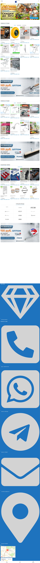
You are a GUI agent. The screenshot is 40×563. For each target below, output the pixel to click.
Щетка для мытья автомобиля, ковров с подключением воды (5, 181)
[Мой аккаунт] (38, 1)
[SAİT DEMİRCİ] (20, 219)
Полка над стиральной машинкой (4, 196)
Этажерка (31, 195)
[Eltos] (20, 208)
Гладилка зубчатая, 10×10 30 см (24, 39)
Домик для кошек (12, 195)
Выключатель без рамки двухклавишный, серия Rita (4, 135)
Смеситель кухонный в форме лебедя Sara (34, 135)
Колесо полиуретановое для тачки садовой (14, 40)
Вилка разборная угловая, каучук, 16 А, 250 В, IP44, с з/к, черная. (5, 40)
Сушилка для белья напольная (14, 54)
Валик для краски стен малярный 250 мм (13, 181)
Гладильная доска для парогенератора (13, 114)
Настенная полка (22, 195)
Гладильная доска (22, 131)
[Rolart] (33, 211)
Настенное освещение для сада (24, 54)
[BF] (7, 215)
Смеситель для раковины (14, 131)
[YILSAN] (7, 219)
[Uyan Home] (20, 215)
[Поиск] (16, 2)
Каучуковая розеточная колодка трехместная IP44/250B (24, 181)
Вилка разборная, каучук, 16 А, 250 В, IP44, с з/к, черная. (34, 181)
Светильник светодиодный (34, 36)
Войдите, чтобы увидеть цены (5, 43)
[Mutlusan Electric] (7, 211)
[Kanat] (33, 215)
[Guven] (20, 211)
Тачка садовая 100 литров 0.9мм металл (24, 117)
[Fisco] (33, 208)
